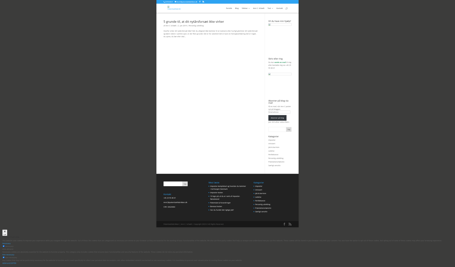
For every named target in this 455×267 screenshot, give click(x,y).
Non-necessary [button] (8, 255)
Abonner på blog (277, 118)
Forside (229, 8)
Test (269, 8)
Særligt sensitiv (274, 165)
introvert (271, 143)
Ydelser (245, 8)
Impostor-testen (216, 192)
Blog (237, 8)
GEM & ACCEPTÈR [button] (9, 263)
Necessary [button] (6, 243)
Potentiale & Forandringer (220, 203)
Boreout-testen (216, 206)
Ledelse (271, 151)
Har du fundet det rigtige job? (222, 210)
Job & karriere (273, 147)
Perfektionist (273, 154)
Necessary (9, 246)
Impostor (271, 140)
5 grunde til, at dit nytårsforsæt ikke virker (194, 21)
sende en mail (280, 62)
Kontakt (279, 8)
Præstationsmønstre (276, 162)
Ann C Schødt (171, 25)
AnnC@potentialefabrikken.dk (175, 202)
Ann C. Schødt (258, 8)
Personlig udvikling (196, 25)
